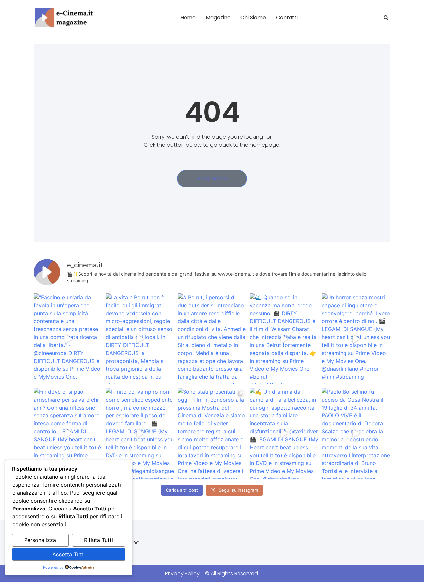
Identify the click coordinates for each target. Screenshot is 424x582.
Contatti (287, 17)
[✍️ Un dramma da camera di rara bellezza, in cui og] (284, 433)
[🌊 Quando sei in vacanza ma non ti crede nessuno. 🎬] (284, 338)
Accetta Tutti (68, 554)
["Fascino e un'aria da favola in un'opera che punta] (68, 338)
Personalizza (40, 540)
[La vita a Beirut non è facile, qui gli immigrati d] (140, 338)
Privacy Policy (182, 573)
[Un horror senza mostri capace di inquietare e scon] (356, 338)
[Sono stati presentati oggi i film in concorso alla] (212, 433)
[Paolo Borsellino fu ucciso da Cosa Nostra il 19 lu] (356, 433)
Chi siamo (253, 17)
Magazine (218, 17)
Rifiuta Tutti (98, 540)
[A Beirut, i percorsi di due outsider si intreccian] (212, 338)
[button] (386, 17)
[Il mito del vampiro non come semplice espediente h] (140, 433)
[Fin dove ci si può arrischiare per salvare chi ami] (68, 433)
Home (188, 17)
